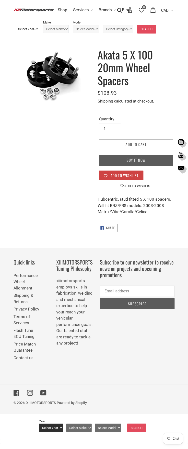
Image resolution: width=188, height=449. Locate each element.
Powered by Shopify (72, 403)
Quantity (106, 118)
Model (77, 22)
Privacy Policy (26, 309)
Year (42, 421)
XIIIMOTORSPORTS (41, 403)
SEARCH (147, 29)
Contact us (23, 357)
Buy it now (136, 160)
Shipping (105, 101)
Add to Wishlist (138, 186)
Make (47, 22)
